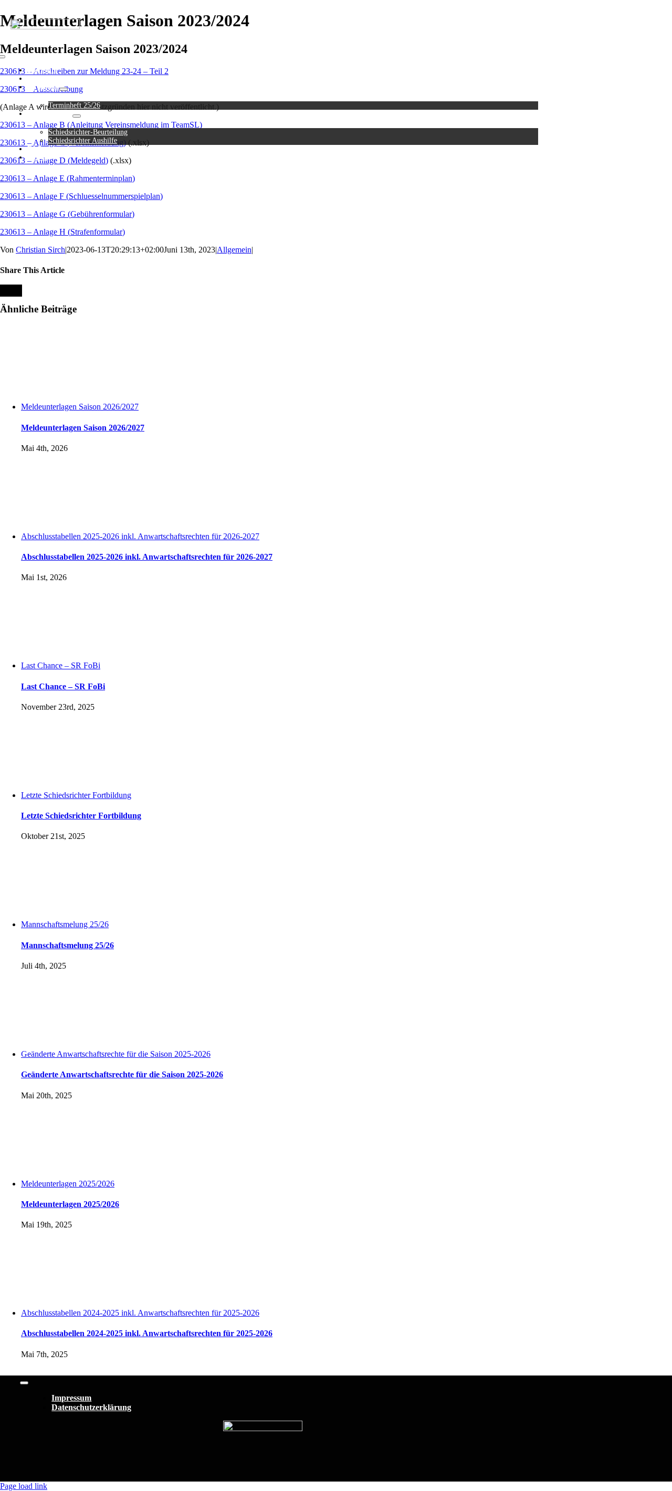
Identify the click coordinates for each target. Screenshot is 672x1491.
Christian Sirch (40, 249)
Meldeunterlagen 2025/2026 (67, 1183)
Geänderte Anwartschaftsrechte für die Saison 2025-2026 (116, 1053)
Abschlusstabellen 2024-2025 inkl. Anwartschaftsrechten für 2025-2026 (140, 1312)
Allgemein (234, 249)
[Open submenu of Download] (63, 89)
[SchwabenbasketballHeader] (45, 26)
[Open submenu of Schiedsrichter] (76, 116)
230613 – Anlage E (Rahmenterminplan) (67, 178)
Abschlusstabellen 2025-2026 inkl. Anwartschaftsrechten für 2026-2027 (140, 536)
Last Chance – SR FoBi (60, 665)
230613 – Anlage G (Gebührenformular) (67, 213)
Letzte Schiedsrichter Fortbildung (76, 795)
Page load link (23, 1486)
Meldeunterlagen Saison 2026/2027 (80, 406)
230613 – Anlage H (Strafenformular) (62, 231)
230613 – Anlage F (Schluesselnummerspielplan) (81, 196)
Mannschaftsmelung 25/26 (65, 924)
